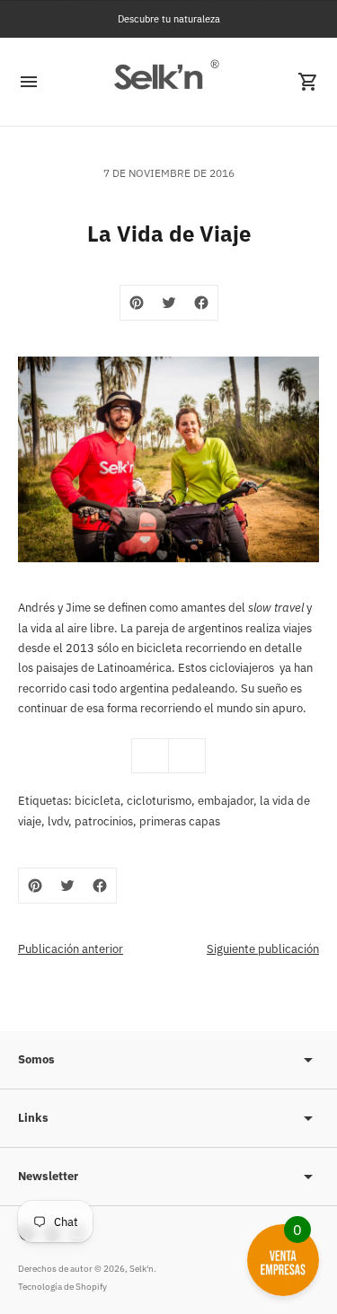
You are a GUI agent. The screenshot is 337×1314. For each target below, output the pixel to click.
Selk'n (141, 1268)
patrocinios (104, 821)
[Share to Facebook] (201, 303)
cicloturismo (159, 800)
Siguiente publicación (263, 949)
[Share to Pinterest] (136, 303)
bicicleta (97, 800)
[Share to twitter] (169, 303)
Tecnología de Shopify (62, 1286)
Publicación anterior (70, 949)
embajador (225, 800)
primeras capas (179, 821)
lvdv (58, 821)
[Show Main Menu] (29, 81)
